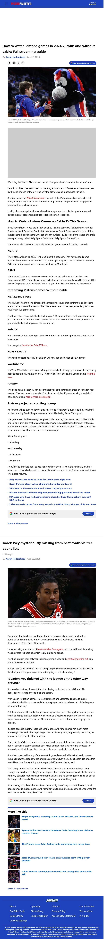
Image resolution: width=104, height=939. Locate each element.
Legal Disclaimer (39, 916)
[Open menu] (6, 3)
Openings (35, 906)
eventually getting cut (77, 659)
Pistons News (22, 523)
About (13, 906)
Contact (56, 906)
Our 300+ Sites (87, 906)
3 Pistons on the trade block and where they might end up (40, 488)
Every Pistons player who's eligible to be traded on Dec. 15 (40, 484)
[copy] (23, 63)
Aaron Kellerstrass (15, 57)
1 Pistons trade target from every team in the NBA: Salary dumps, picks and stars (52, 504)
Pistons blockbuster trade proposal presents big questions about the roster (49, 492)
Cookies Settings (18, 920)
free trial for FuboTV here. (34, 345)
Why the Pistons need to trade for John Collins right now (40, 479)
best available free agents (50, 649)
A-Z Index (84, 916)
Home (10, 523)
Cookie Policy (16, 916)
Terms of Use (86, 911)
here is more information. (38, 397)
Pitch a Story (37, 911)
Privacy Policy (58, 911)
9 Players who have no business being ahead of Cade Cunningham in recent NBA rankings (50, 498)
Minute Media (16, 927)
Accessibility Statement (63, 916)
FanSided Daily (17, 911)
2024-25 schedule (35, 198)
